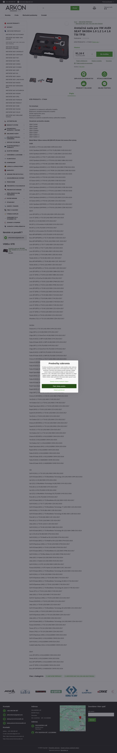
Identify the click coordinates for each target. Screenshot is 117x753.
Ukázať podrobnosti (59, 390)
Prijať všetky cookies (59, 386)
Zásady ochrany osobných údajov (59, 381)
